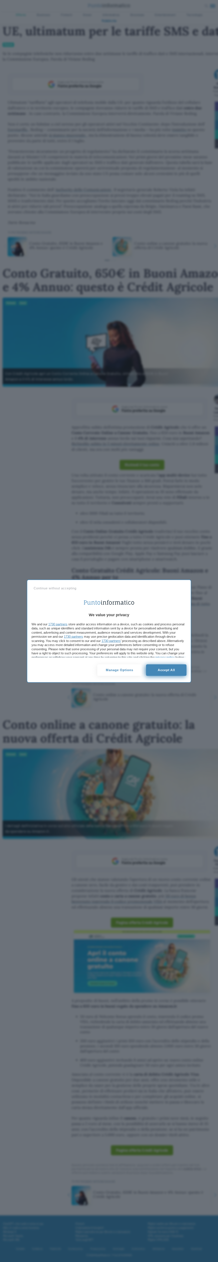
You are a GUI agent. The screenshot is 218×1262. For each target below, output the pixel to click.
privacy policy (165, 657)
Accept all (166, 670)
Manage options (119, 670)
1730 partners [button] (57, 624)
